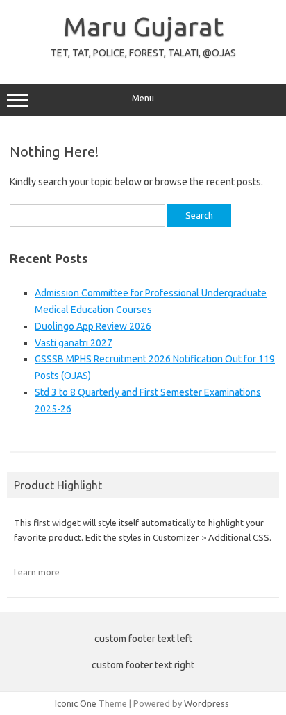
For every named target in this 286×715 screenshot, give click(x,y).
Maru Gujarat (143, 26)
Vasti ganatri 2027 (73, 342)
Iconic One (75, 703)
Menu (143, 98)
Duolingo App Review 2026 (93, 326)
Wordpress (206, 703)
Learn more (37, 572)
